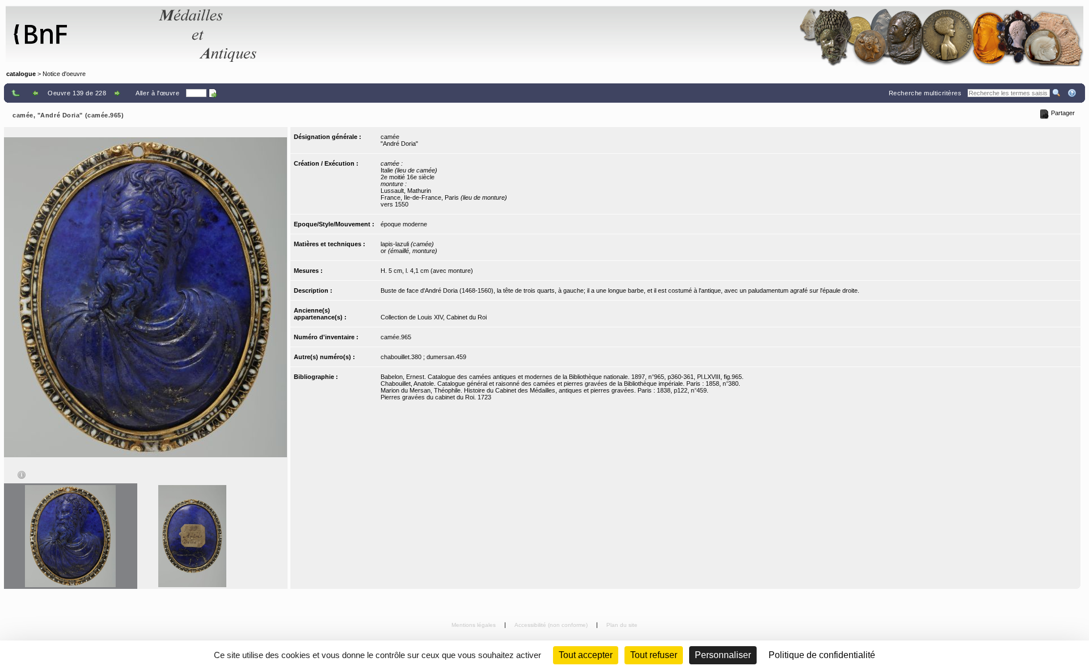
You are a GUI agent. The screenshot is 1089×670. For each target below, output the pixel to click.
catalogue (21, 73)
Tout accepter (586, 655)
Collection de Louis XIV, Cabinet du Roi (434, 317)
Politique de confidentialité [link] (822, 655)
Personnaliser (723, 655)
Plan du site (622, 625)
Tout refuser (653, 655)
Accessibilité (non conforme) (551, 625)
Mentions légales (474, 625)
